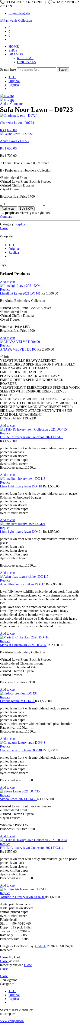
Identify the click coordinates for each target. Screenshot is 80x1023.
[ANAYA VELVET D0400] (40, 342)
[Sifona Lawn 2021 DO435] (40, 791)
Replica (14, 85)
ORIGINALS (26, 62)
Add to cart (8, 208)
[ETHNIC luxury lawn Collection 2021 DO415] (40, 429)
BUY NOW (26, 208)
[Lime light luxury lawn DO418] (40, 479)
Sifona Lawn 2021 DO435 (18, 799)
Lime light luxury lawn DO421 (21, 531)
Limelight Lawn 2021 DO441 (20, 293)
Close (4, 228)
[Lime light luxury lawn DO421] (40, 524)
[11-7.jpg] (7, 96)
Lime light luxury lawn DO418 (21, 486)
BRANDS (16, 54)
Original (14, 81)
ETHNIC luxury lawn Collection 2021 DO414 (31, 848)
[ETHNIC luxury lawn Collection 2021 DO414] (40, 840)
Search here (8, 69)
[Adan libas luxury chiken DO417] (40, 577)
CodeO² (40, 946)
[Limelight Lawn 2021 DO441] (40, 286)
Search (63, 69)
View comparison (12, 1021)
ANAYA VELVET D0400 (18, 349)
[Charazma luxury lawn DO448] (40, 743)
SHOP (13, 50)
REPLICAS (25, 58)
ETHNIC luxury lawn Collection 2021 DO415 (31, 437)
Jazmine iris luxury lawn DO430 (22, 897)
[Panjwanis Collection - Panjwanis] (16, 20)
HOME (14, 46)
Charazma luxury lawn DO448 (21, 750)
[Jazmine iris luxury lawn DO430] (40, 889)
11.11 (12, 77)
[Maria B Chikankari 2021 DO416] (40, 637)
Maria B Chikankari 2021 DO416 (23, 645)
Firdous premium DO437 (17, 701)
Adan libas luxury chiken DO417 (23, 584)
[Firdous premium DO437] (40, 693)
